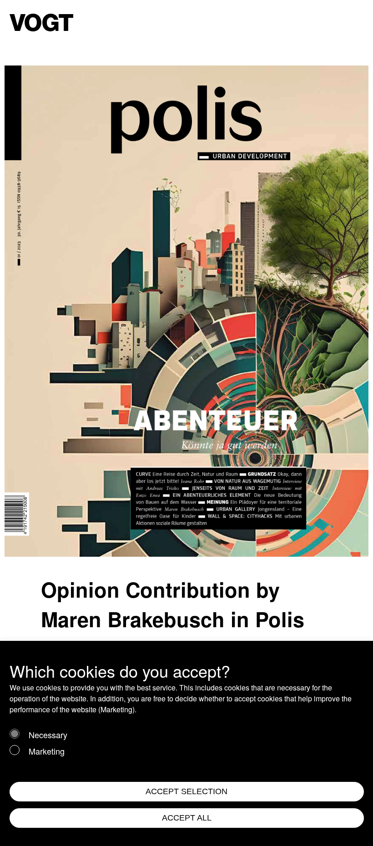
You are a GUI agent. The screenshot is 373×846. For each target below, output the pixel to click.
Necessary (48, 734)
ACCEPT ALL (187, 817)
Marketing (47, 751)
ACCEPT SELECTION (186, 791)
